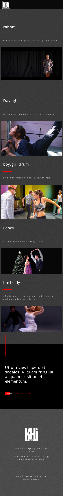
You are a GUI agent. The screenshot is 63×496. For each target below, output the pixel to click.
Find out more (23, 393)
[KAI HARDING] (6, 4)
